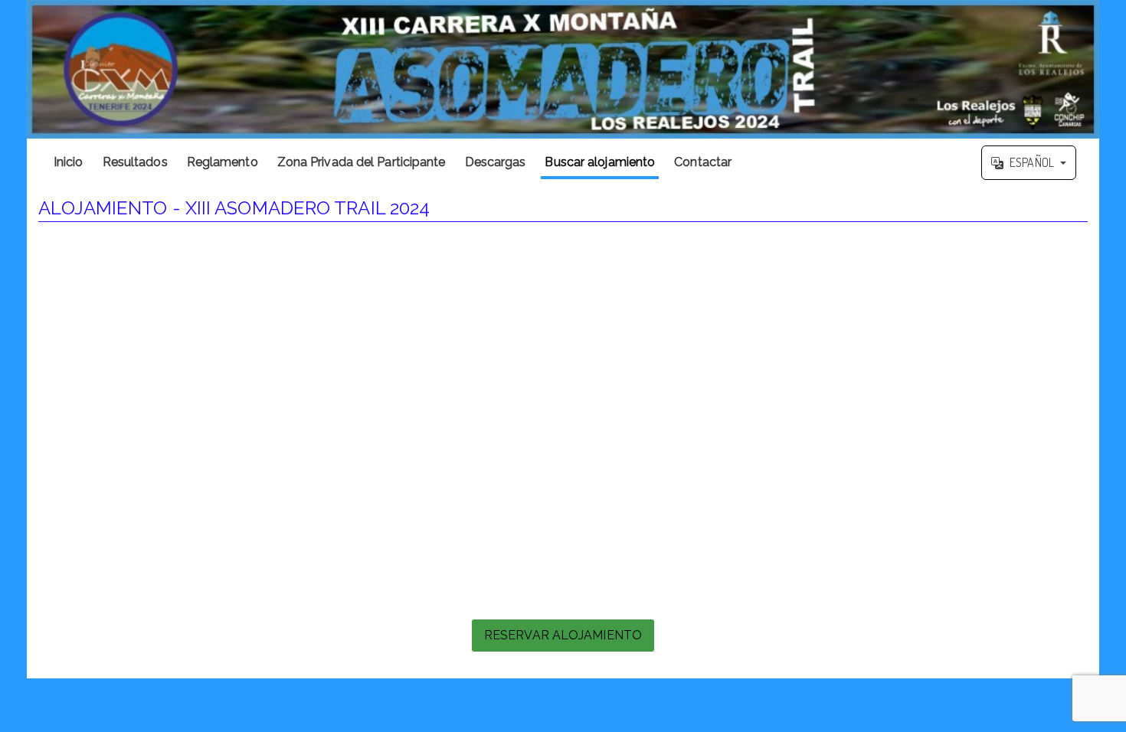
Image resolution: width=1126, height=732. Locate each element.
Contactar (703, 162)
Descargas (495, 162)
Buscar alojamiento (600, 162)
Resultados (135, 162)
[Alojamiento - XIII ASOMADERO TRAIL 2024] (563, 69)
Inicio (68, 162)
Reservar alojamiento (563, 635)
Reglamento (222, 162)
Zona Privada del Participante (361, 162)
